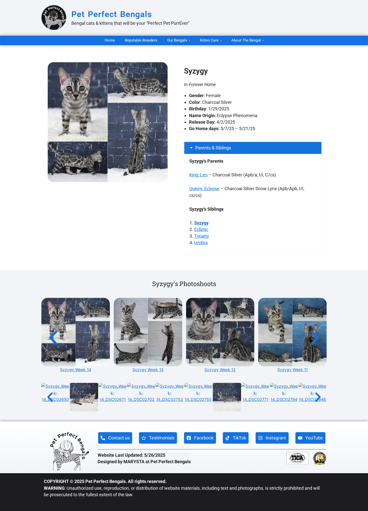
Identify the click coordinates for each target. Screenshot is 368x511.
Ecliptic (201, 229)
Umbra (201, 242)
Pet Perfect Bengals (111, 14)
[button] (252, 148)
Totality (201, 236)
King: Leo (198, 174)
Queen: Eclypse (204, 188)
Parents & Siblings (213, 147)
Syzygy (201, 222)
